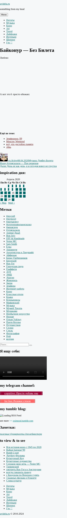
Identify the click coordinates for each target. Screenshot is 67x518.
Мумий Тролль (14, 308)
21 (5, 196)
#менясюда (12, 227)
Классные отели (14, 294)
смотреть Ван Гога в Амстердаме (23, 469)
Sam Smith (11, 244)
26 (24, 196)
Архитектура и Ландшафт (20, 252)
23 (13, 196)
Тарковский (12, 466)
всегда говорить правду (18, 472)
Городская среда (14, 266)
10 (17, 189)
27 (1, 199)
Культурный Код (15, 458)
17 (17, 192)
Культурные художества (18, 461)
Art (8, 28)
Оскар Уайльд (13, 319)
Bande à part (12, 452)
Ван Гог (10, 263)
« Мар (3, 203)
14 (5, 192)
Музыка (10, 23)
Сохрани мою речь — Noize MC (23, 464)
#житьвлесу (12, 221)
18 (20, 192)
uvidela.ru (5, 3)
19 (24, 192)
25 (20, 196)
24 (17, 196)
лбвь (8, 147)
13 (1, 192)
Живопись (11, 280)
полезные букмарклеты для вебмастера (21, 434)
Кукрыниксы (13, 300)
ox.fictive (12, 160)
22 (9, 196)
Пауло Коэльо (13, 322)
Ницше (10, 316)
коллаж (10, 339)
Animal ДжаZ (13, 233)
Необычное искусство (18, 314)
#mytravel (11, 219)
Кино (9, 25)
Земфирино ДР (14, 138)
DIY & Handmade (15, 238)
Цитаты (10, 20)
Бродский (11, 260)
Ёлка (8, 246)
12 (24, 189)
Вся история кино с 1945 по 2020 (23, 447)
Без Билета (47, 160)
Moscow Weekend (15, 141)
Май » (11, 203)
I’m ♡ (9, 42)
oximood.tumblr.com (23, 420)
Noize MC (11, 241)
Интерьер (11, 37)
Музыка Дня (35, 160)
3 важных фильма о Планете (21, 478)
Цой (8, 336)
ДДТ (8, 272)
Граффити (11, 269)
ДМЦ (9, 274)
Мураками (11, 311)
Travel (9, 31)
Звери (9, 283)
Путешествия (13, 325)
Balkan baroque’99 (15, 450)
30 (13, 199)
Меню (4, 15)
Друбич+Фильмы (15, 455)
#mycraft (10, 216)
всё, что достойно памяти (19, 144)
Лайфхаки (11, 34)
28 (5, 199)
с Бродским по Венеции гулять (22, 475)
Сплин (9, 328)
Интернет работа (15, 288)
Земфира (10, 286)
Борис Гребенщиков (16, 258)
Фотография (12, 333)
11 (20, 189)
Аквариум (11, 249)
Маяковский (12, 302)
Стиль (9, 330)
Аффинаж (11, 255)
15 (9, 192)
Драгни (10, 277)
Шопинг (10, 39)
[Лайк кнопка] (1, 153)
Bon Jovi (10, 235)
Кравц (9, 297)
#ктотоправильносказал (18, 224)
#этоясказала (13, 230)
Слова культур (14, 480)
